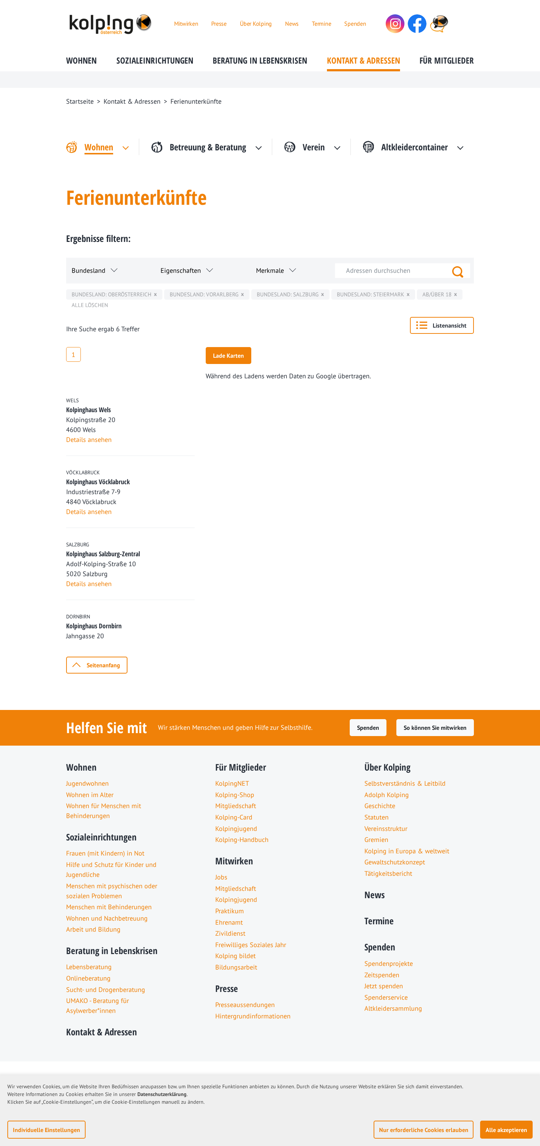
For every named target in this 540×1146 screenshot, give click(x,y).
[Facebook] (417, 23)
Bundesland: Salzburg (287, 294)
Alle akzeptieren (506, 1129)
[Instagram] (395, 23)
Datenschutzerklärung (162, 1094)
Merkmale (270, 270)
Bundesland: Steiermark (370, 294)
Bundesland (88, 270)
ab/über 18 (436, 294)
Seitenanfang (103, 665)
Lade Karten (228, 355)
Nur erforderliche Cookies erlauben (423, 1129)
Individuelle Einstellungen (46, 1129)
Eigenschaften (181, 270)
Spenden (368, 727)
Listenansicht (450, 325)
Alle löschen (90, 304)
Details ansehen (89, 439)
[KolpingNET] (439, 23)
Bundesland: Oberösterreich (111, 294)
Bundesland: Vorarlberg (204, 294)
